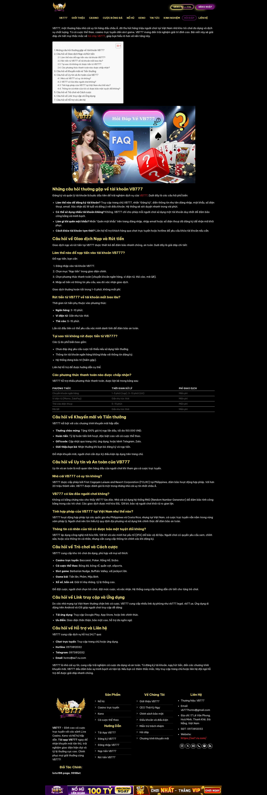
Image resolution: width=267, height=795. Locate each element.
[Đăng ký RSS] (210, 746)
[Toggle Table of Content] (116, 45)
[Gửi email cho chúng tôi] (193, 746)
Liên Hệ (203, 17)
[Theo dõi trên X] (187, 746)
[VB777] (67, 7)
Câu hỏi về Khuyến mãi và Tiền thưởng (76, 71)
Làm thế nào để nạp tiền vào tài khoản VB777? (83, 57)
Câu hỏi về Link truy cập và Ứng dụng (75, 96)
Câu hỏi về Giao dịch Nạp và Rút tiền (75, 54)
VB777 (63, 17)
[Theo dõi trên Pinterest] (204, 746)
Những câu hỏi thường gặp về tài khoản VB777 (80, 50)
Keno (141, 17)
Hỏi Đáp (189, 17)
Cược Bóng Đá (113, 17)
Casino (94, 17)
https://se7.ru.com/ (193, 738)
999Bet (76, 773)
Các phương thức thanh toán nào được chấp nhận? (85, 67)
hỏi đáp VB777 (96, 36)
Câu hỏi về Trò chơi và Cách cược (73, 92)
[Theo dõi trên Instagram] (182, 746)
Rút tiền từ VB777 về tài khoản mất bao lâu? (82, 61)
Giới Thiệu (78, 17)
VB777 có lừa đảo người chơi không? (78, 82)
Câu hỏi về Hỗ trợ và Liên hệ (71, 99)
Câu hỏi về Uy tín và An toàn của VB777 (77, 75)
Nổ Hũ (130, 17)
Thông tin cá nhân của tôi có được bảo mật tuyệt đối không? (91, 88)
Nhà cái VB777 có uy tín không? (76, 78)
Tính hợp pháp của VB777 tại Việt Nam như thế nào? (86, 85)
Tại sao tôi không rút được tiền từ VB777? (81, 64)
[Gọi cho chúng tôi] (198, 746)
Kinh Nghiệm (172, 17)
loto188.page (61, 773)
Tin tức (155, 17)
